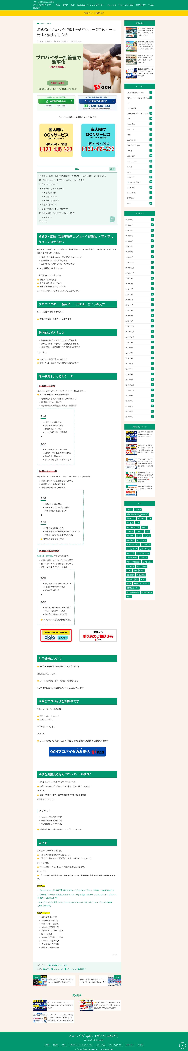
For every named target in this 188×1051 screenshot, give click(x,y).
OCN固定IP (140, 531)
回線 (136, 579)
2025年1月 (129, 321)
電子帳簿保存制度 (133, 592)
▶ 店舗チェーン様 (50, 197)
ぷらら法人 (130, 540)
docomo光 (144, 514)
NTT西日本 (131, 129)
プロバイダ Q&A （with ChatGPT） (42, 6)
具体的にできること (50, 184)
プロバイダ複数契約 (133, 562)
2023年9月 (129, 395)
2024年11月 (130, 332)
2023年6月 (129, 411)
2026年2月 (129, 252)
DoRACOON (131, 108)
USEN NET (140, 5)
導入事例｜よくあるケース (53, 189)
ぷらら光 (147, 536)
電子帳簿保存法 (146, 592)
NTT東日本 (131, 124)
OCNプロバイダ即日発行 (94, 13)
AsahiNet (137, 510)
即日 (135, 570)
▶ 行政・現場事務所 (51, 201)
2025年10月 (130, 273)
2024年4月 (129, 369)
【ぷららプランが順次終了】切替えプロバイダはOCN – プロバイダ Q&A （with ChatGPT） (77, 890)
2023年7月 (129, 406)
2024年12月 (130, 326)
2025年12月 (130, 262)
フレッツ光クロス (126, 5)
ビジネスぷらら (145, 549)
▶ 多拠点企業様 (50, 193)
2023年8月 (129, 401)
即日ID (141, 570)
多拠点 (129, 584)
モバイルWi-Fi (142, 566)
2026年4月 (129, 241)
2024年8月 (129, 348)
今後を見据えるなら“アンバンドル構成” (58, 213)
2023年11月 (130, 385)
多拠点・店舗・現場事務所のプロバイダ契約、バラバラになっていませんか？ (74, 176)
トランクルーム (132, 549)
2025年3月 (129, 310)
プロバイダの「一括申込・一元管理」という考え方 (63, 180)
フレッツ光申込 (132, 557)
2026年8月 (129, 220)
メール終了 (130, 566)
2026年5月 (129, 236)
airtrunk (129, 510)
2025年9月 (129, 278)
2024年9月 (129, 342)
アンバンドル (141, 540)
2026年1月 (129, 257)
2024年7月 (129, 353)
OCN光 (129, 151)
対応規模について (49, 205)
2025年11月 (130, 268)
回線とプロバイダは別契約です (55, 209)
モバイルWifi (131, 193)
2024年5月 (129, 364)
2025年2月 (129, 316)
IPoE (73, 5)
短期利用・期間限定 (45, 556)
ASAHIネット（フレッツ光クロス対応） (139, 100)
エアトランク (131, 161)
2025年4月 (129, 305)
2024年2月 (129, 380)
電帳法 (129, 597)
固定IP (65, 5)
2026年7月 (129, 225)
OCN (58, 5)
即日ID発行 (130, 575)
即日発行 (130, 579)
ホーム (42, 23)
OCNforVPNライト (133, 527)
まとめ (44, 221)
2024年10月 (130, 337)
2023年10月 (130, 390)
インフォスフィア (133, 544)
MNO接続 (130, 523)
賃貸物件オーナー (133, 588)
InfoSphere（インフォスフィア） (90, 5)
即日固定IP (131, 198)
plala (147, 531)
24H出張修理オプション (135, 93)
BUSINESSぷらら (133, 514)
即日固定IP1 (141, 575)
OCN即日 (130, 531)
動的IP (129, 570)
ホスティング (147, 562)
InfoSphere (141, 518)
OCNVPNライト (132, 140)
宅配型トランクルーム (141, 584)
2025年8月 (129, 284)
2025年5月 (129, 300)
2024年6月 (129, 358)
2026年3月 (129, 246)
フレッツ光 (111, 5)
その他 (151, 5)
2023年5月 (129, 417)
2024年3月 (129, 374)
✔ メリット (48, 217)
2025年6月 (129, 294)
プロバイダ (71, 969)
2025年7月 (129, 289)
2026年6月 (129, 230)
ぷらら (129, 172)
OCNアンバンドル (133, 145)
